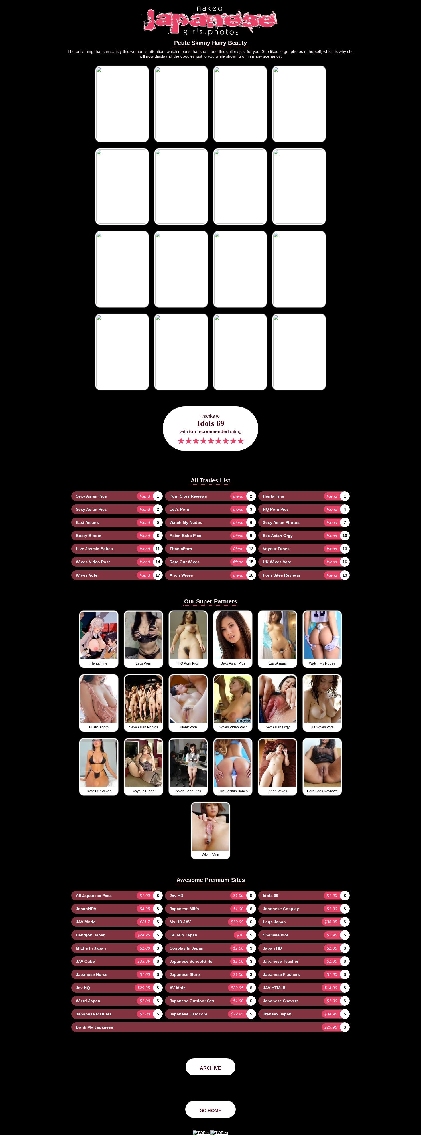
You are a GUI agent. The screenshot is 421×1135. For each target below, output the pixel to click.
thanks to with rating (210, 430)
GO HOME (210, 1110)
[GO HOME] (210, 37)
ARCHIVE (210, 1068)
